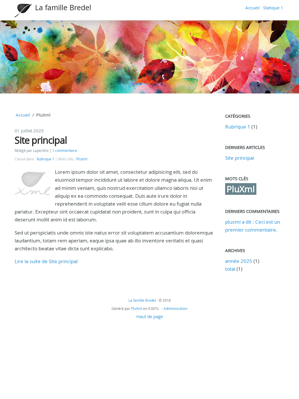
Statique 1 (273, 8)
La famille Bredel (63, 7)
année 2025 (238, 261)
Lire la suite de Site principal (46, 261)
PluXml (81, 159)
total (231, 269)
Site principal (41, 140)
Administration (175, 308)
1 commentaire (64, 150)
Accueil (252, 8)
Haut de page (149, 316)
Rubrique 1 (45, 159)
